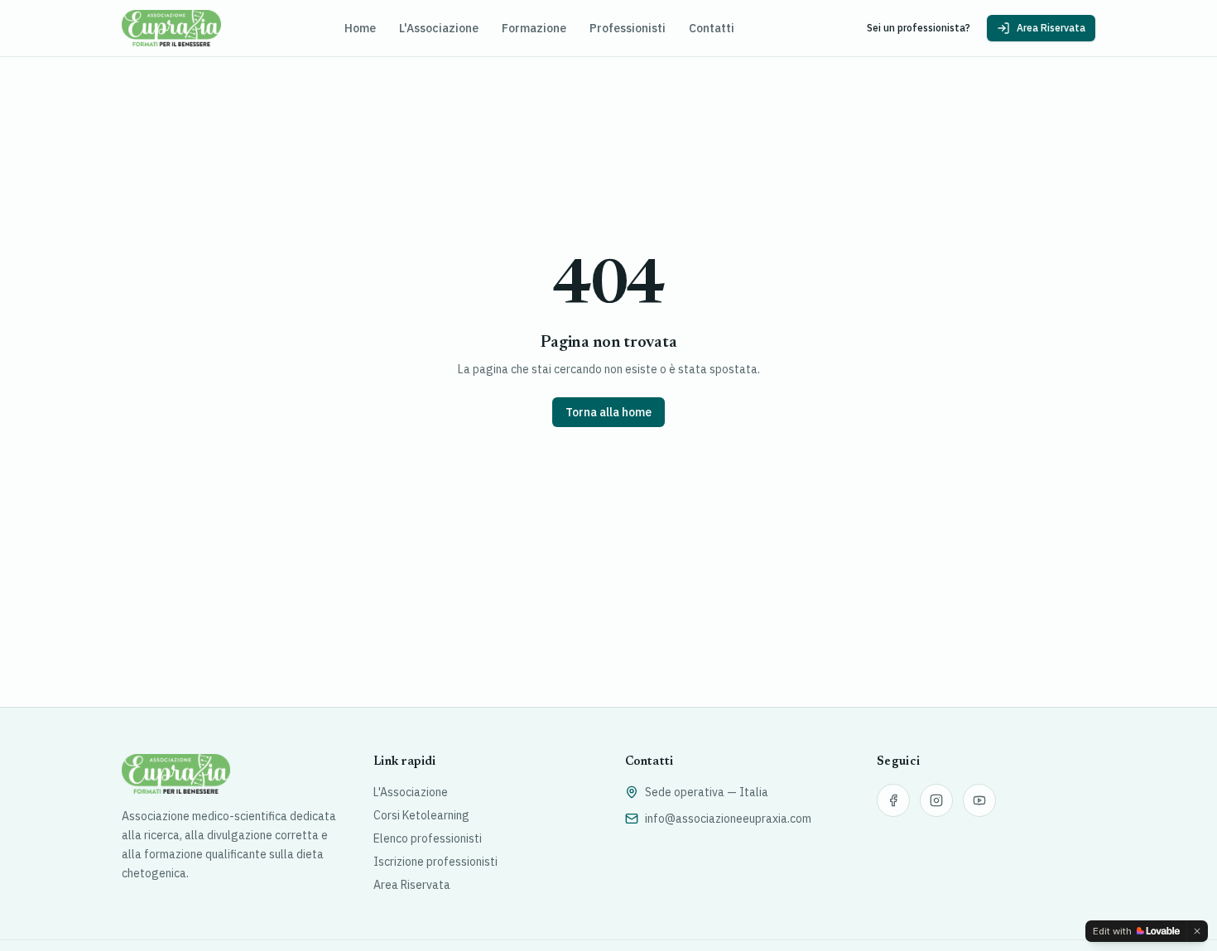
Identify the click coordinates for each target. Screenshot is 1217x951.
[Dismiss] (1197, 931)
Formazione (534, 28)
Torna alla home (608, 412)
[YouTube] (979, 800)
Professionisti (627, 28)
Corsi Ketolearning (421, 815)
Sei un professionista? (918, 28)
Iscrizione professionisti (435, 861)
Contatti (711, 28)
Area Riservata (1051, 28)
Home (360, 28)
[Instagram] (936, 800)
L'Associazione (439, 28)
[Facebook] (893, 800)
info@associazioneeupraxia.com (728, 818)
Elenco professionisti (427, 838)
